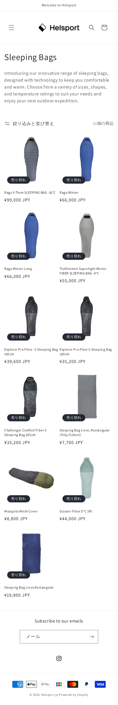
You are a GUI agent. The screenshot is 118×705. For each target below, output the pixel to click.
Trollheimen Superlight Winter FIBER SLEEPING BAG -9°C (83, 270)
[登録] (91, 636)
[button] (11, 27)
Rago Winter (69, 192)
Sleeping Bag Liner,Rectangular (29, 587)
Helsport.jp (49, 695)
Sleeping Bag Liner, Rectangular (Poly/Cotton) (85, 432)
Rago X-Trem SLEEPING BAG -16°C (30, 192)
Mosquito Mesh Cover (21, 511)
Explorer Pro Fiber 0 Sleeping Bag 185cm (86, 351)
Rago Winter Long (18, 268)
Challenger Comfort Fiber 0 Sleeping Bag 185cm (25, 432)
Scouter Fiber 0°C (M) (76, 511)
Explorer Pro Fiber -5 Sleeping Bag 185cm (31, 351)
